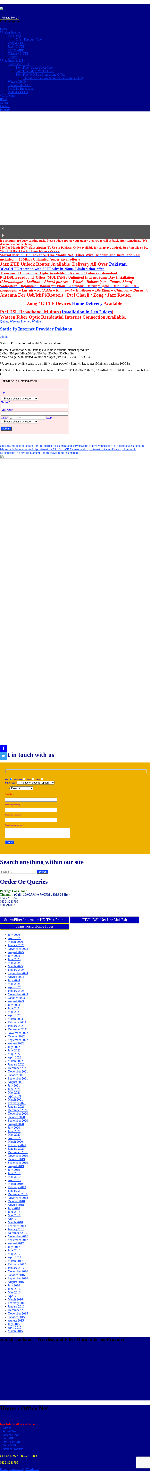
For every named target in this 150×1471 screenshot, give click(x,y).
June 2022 (14, 1050)
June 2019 (14, 1173)
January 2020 (16, 1148)
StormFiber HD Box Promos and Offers (40, 74)
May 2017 (14, 1253)
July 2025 (14, 955)
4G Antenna (7, 95)
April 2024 (14, 987)
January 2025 (16, 969)
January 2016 (16, 1306)
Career (4, 102)
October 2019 (16, 1159)
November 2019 (18, 1155)
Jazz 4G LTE (16, 46)
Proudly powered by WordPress (19, 1469)
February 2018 (17, 1225)
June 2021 (14, 1089)
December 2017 (18, 1232)
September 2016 (18, 1278)
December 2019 (18, 1152)
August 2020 (16, 1124)
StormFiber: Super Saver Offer (35, 67)
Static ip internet (18, 449)
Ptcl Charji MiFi (12, 1442)
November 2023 (18, 994)
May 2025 (14, 962)
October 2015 (16, 1317)
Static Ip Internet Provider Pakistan (36, 328)
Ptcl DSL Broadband (21, 88)
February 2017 (17, 1264)
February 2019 (17, 1187)
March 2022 (15, 1061)
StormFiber (9, 1431)
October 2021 (16, 1075)
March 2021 (15, 1099)
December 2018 (18, 1194)
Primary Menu (9, 17)
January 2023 (16, 1025)
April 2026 (14, 938)
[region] (75, 177)
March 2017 (15, 1260)
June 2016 (14, 1289)
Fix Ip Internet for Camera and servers (57, 445)
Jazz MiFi (8, 1438)
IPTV (3, 99)
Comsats (13, 57)
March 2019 (15, 1183)
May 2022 (14, 1054)
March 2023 (15, 1018)
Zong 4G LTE (17, 43)
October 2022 (16, 1036)
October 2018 (16, 1201)
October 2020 (16, 1117)
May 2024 (14, 983)
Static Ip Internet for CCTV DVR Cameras (54, 449)
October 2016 (16, 1275)
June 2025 (14, 959)
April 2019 (14, 1180)
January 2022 (16, 1064)
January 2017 (16, 1268)
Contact (5, 106)
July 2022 (14, 1047)
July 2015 (14, 1324)
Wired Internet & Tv (12, 60)
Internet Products (12, 1449)
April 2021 (14, 1096)
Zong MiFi (9, 1445)
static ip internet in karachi (97, 449)
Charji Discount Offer (29, 39)
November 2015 (18, 1313)
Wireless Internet (10, 32)
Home (4, 29)
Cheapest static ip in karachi (17, 445)
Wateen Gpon (10, 1435)
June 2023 (14, 1008)
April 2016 (14, 1296)
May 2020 (14, 1134)
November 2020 (18, 1113)
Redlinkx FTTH (18, 92)
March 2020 (15, 1141)
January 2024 (16, 990)
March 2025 (15, 966)
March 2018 (15, 1222)
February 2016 (17, 1303)
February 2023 (17, 1022)
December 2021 (18, 1068)
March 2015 (15, 1331)
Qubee (4, 321)
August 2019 (16, 1166)
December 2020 (18, 1110)
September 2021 (18, 1078)
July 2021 (14, 1085)
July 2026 (14, 934)
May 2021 (14, 1092)
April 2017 (14, 1257)
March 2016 (15, 1299)
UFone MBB (16, 50)
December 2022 (18, 1029)
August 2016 (16, 1282)
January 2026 (16, 945)
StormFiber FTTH (19, 64)
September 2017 (18, 1239)
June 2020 (14, 1131)
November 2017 (18, 1236)
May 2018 (14, 1215)
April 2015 (14, 1327)
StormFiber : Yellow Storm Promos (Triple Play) (53, 78)
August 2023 (16, 1001)
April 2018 (14, 1218)
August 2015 (16, 1320)
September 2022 (18, 1040)
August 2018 (16, 1204)
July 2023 (14, 1004)
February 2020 (17, 1145)
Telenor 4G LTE (18, 53)
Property (5, 109)
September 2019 (18, 1162)
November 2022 (18, 1033)
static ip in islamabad (118, 445)
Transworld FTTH (19, 85)
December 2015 (18, 1310)
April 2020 (14, 1138)
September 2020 (18, 1120)
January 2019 (16, 1190)
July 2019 (14, 1169)
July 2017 (14, 1246)
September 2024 (18, 973)
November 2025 (18, 948)
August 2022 (16, 1043)
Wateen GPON (17, 81)
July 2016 (14, 1285)
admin (4, 336)
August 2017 (16, 1243)
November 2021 (18, 1071)
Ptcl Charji (14, 36)
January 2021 (16, 1106)
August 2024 (16, 976)
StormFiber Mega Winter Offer (35, 71)
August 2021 (16, 1082)
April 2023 (14, 1015)
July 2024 (14, 980)
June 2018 (14, 1211)
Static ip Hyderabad (93, 445)
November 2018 (18, 1197)
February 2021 (17, 1103)
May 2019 (14, 1176)
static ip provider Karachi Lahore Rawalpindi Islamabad (43, 452)
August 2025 (16, 952)
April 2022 (14, 1057)
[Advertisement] (75, 1373)
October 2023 (16, 997)
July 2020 (14, 1127)
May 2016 (14, 1292)
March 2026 (15, 941)
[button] (10, 21)
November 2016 (18, 1271)
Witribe (36, 321)
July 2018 (14, 1208)
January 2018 (16, 1229)
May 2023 (14, 1011)
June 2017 (14, 1250)
